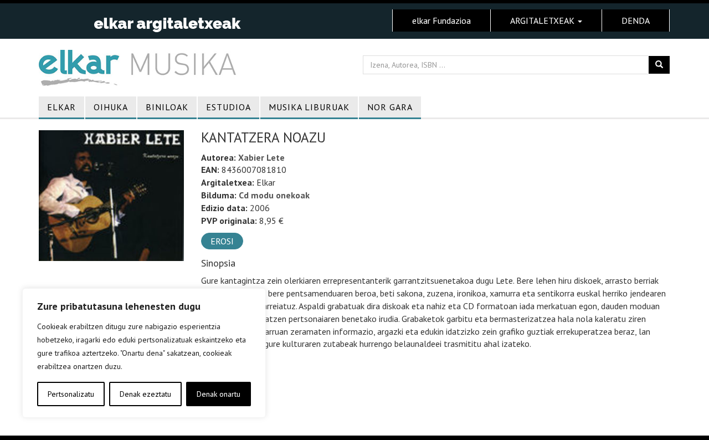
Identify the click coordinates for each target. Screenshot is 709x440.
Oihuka (111, 106)
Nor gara (390, 106)
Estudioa (228, 106)
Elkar (61, 106)
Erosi (222, 241)
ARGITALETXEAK (543, 20)
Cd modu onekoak (274, 195)
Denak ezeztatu (145, 394)
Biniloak (167, 106)
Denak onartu (218, 394)
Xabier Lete (261, 157)
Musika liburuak (309, 106)
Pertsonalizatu (71, 394)
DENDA (635, 20)
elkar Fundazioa (441, 20)
